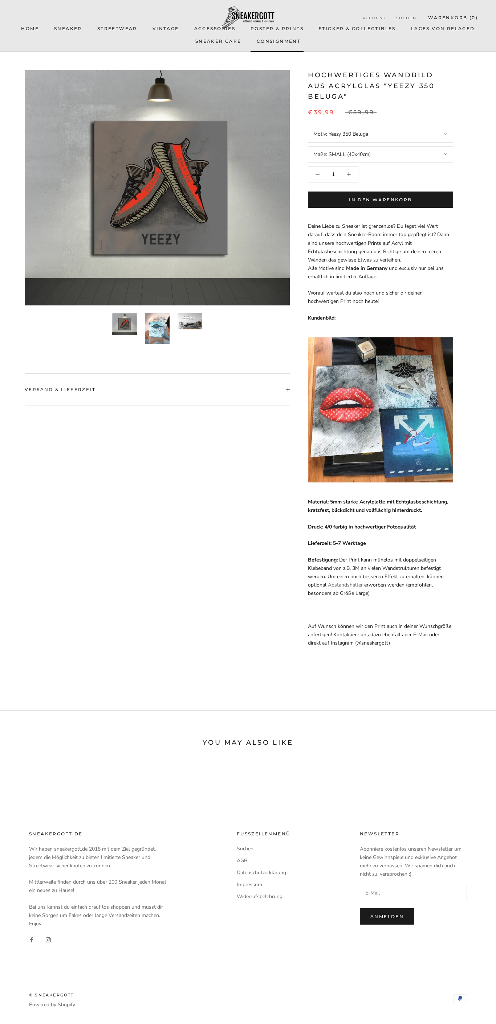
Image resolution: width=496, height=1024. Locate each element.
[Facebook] (31, 939)
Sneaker (68, 28)
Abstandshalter (345, 584)
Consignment (279, 41)
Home (30, 28)
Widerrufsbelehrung (259, 896)
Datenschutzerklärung (261, 872)
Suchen (406, 18)
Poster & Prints (277, 28)
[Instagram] (48, 939)
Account (374, 18)
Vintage (166, 28)
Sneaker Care (218, 41)
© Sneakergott (51, 995)
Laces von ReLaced (443, 28)
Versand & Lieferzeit (60, 389)
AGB (242, 860)
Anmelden (387, 916)
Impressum (249, 884)
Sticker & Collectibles (357, 28)
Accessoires (214, 28)
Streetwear (117, 28)
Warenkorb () (453, 17)
